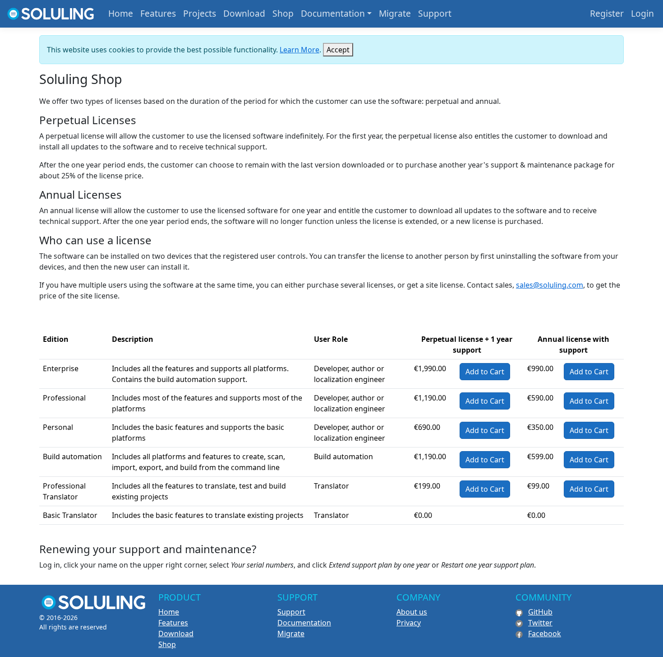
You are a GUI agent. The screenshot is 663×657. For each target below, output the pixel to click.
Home (120, 13)
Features (158, 13)
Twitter (540, 623)
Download (244, 13)
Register (607, 13)
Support (434, 13)
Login (642, 13)
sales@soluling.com (549, 285)
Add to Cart (484, 372)
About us (411, 612)
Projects (199, 13)
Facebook (544, 633)
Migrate (395, 13)
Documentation (333, 13)
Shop (283, 13)
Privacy (408, 623)
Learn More (299, 50)
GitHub (540, 612)
